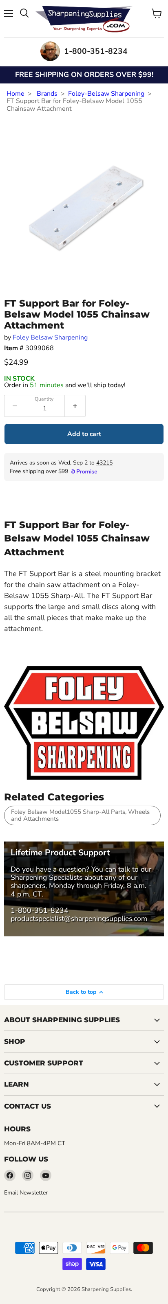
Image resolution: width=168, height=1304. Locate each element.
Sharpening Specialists (46, 877)
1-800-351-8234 (40, 910)
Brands (47, 93)
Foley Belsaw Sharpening (50, 337)
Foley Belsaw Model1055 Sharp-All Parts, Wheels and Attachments (80, 815)
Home (15, 93)
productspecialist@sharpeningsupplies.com (79, 918)
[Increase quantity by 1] (75, 406)
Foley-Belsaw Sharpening (106, 93)
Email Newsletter (26, 1193)
